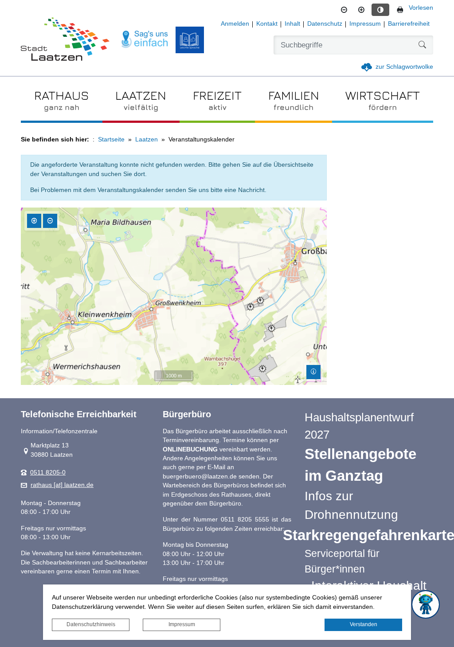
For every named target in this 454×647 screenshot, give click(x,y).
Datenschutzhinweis (91, 624)
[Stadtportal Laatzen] (65, 40)
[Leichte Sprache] (190, 40)
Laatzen (146, 139)
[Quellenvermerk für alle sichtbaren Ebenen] (313, 372)
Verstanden (363, 624)
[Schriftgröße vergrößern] (361, 10)
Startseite (111, 139)
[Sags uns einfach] (144, 40)
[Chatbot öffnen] (425, 604)
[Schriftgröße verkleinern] (344, 10)
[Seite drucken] (400, 10)
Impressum (181, 624)
